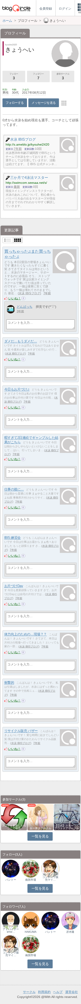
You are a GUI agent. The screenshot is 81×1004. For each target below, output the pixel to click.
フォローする (15, 102)
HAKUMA (30, 932)
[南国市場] (30, 868)
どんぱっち (24, 306)
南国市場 (30, 879)
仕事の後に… (14, 489)
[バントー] (11, 868)
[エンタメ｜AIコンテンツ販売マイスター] (50, 868)
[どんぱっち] (10, 309)
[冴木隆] (70, 920)
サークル (29, 992)
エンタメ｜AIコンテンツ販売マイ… (50, 877)
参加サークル (63, 76)
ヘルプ (58, 992)
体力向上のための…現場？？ (25, 634)
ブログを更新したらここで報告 (14, 827)
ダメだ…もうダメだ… (20, 341)
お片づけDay (13, 586)
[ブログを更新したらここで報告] (14, 816)
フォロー (13, 76)
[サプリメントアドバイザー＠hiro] (11, 920)
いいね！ (14, 298)
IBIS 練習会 (12, 538)
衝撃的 (9, 683)
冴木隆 (70, 932)
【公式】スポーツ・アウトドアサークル (67, 827)
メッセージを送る (44, 102)
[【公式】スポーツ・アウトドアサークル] (67, 816)
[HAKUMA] (30, 920)
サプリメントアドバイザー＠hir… (11, 929)
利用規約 (44, 992)
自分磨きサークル (40, 828)
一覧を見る (40, 836)
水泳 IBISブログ (29, 293)
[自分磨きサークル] (40, 816)
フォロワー (38, 76)
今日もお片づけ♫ (16, 389)
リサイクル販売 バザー (21, 731)
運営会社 (71, 992)
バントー (10, 879)
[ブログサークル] (16, 8)
